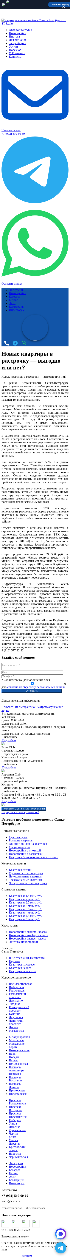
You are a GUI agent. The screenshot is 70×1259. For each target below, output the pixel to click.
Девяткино (16, 1000)
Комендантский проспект (19, 1009)
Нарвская (15, 1153)
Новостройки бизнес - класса (27, 938)
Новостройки (17, 33)
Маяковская (16, 1030)
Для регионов (18, 39)
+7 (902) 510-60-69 (13, 133)
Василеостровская (20, 983)
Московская (16, 1040)
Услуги (13, 46)
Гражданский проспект (17, 995)
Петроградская (18, 1063)
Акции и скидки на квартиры (28, 843)
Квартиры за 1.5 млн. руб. (25, 895)
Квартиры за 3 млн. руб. (24, 905)
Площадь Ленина (15, 1085)
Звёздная (14, 1003)
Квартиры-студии (20, 869)
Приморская (17, 1090)
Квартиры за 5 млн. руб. (24, 919)
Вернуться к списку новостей (20, 812)
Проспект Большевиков (17, 1102)
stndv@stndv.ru (10, 1201)
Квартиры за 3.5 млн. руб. (25, 909)
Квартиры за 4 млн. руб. (24, 912)
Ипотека (14, 36)
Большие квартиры (21, 840)
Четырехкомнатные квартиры (28, 883)
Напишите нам (11, 130)
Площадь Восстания (15, 1078)
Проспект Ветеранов (15, 1108)
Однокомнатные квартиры (26, 873)
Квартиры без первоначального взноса (33, 857)
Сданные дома (18, 837)
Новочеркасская (19, 1050)
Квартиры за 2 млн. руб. (24, 899)
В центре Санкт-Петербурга (27, 957)
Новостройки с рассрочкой (26, 853)
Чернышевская (18, 1157)
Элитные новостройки (23, 941)
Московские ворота (16, 1045)
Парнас (13, 1060)
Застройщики (17, 43)
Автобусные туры (20, 29)
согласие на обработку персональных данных (36, 687)
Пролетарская (18, 1093)
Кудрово (14, 961)
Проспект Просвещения (18, 1115)
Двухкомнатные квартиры (25, 876)
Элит (12, 303)
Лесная (13, 1027)
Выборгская (16, 987)
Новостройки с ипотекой (25, 850)
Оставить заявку (11, 283)
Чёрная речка (13, 1135)
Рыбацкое (15, 1120)
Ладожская (16, 1017)
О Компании (17, 53)
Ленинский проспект (16, 1022)
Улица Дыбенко (14, 1125)
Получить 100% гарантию (18, 706)
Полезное (15, 49)
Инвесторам (16, 309)
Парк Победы (14, 1055)
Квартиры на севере (22, 964)
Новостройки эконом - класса (28, 931)
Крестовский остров (17, 1148)
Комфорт (14, 296)
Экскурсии (16, 289)
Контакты (15, 56)
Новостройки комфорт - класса (28, 935)
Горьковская (16, 990)
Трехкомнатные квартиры (25, 879)
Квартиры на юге (20, 967)
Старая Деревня (14, 1142)
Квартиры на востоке (22, 971)
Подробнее (8, 740)
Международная (19, 1037)
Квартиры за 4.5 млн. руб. (25, 915)
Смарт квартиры (19, 847)
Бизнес (13, 299)
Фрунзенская (17, 1130)
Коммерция (16, 306)
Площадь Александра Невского (16, 1070)
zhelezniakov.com (35, 1208)
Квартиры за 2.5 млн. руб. (25, 902)
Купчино (14, 1013)
